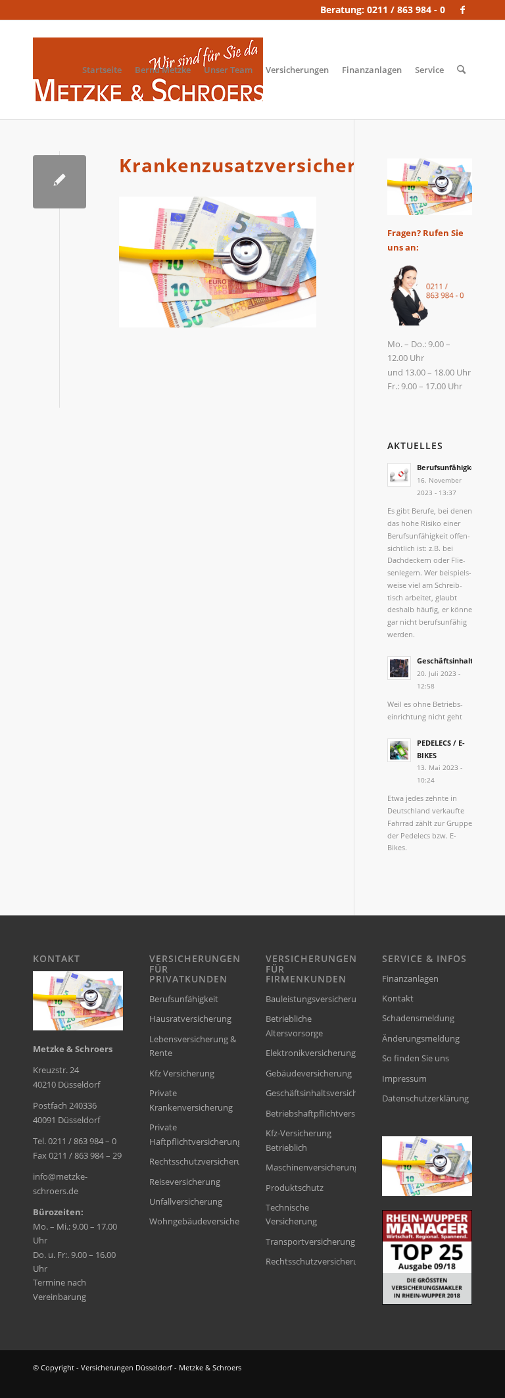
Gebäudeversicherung (309, 1073)
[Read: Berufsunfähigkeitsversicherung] (399, 475)
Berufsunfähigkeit (183, 999)
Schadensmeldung (418, 1018)
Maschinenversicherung (311, 1167)
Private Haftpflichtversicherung (194, 1134)
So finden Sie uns (415, 1058)
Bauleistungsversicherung (311, 999)
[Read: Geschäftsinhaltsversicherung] (399, 668)
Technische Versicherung (291, 1214)
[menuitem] (102, 69)
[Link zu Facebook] (462, 10)
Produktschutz (295, 1187)
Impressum (404, 1078)
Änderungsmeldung (421, 1038)
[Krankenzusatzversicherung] (59, 181)
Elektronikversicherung (311, 1053)
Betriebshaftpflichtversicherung (311, 1113)
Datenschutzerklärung (425, 1098)
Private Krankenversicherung (191, 1100)
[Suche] (461, 69)
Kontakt (398, 998)
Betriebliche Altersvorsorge (294, 1025)
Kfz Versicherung (181, 1073)
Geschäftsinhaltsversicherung (311, 1093)
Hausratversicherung (190, 1018)
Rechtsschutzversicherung (194, 1161)
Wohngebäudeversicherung (194, 1221)
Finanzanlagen (410, 978)
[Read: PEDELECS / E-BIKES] (399, 750)
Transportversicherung (310, 1241)
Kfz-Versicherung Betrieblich (298, 1140)
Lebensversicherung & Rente (192, 1046)
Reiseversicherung (184, 1182)
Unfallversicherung (185, 1201)
